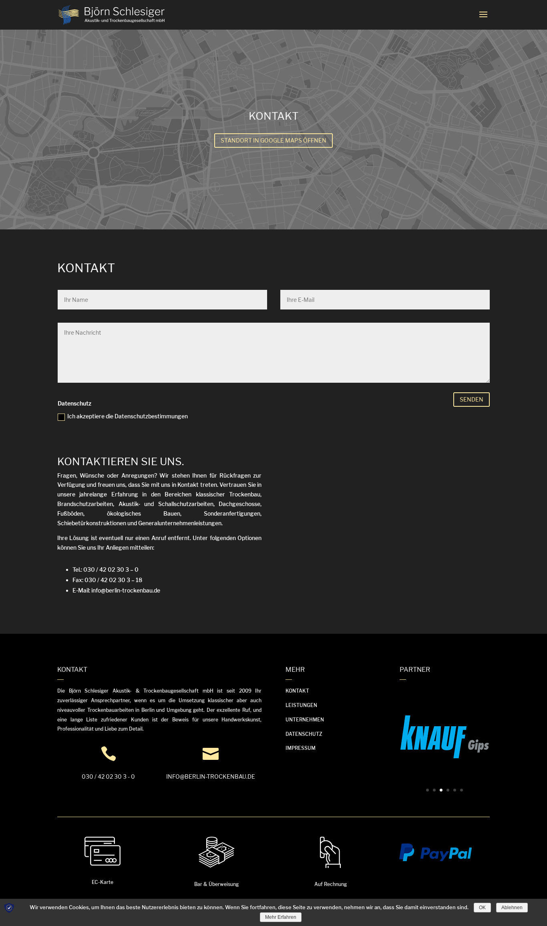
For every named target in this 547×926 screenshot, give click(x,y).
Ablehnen (512, 907)
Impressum (301, 748)
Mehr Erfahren (280, 917)
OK (482, 907)
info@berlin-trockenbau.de (210, 776)
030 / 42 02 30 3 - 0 (108, 776)
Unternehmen (305, 720)
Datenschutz (304, 734)
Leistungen (301, 705)
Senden (471, 399)
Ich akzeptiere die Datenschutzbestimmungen (127, 416)
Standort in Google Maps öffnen (273, 140)
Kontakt (297, 691)
